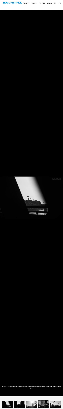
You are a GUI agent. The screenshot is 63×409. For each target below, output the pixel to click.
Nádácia (34, 3)
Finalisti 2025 (51, 3)
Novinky (42, 3)
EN (60, 3)
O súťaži (26, 3)
